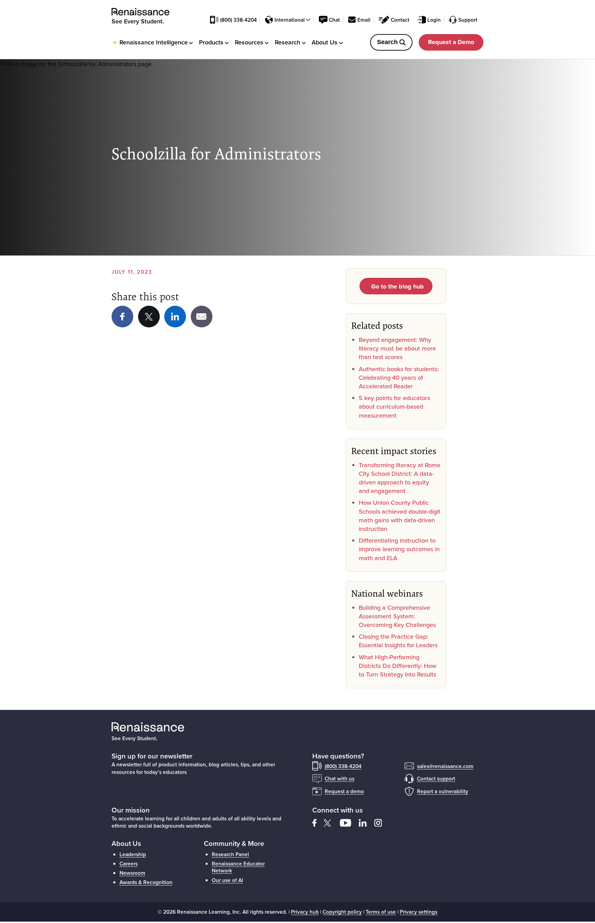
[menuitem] (152, 42)
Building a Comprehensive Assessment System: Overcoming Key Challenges (397, 616)
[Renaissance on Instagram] (381, 822)
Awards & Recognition (146, 882)
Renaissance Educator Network (238, 867)
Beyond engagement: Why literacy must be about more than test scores (397, 348)
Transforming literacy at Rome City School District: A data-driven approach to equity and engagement (399, 478)
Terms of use (381, 911)
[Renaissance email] (201, 316)
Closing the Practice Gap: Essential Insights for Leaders (398, 640)
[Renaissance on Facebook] (122, 316)
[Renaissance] (144, 12)
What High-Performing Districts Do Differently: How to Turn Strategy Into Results (397, 666)
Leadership (132, 854)
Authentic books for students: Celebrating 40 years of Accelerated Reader (399, 377)
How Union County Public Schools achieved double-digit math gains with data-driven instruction (399, 515)
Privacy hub (305, 911)
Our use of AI (227, 880)
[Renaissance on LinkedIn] (175, 316)
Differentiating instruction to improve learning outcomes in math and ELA (399, 549)
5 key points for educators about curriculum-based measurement (394, 406)
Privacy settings (418, 911)
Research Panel (230, 854)
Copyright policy (342, 911)
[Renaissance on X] (332, 822)
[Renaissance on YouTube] (349, 822)
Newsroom (132, 873)
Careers (128, 863)
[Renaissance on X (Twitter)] (149, 316)
